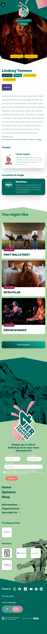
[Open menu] (41, 3)
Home (6, 487)
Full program (23, 344)
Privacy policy (8, 596)
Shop (6, 497)
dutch (40, 139)
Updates (9, 492)
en (17, 609)
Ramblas (17, 75)
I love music (7, 75)
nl (7, 609)
